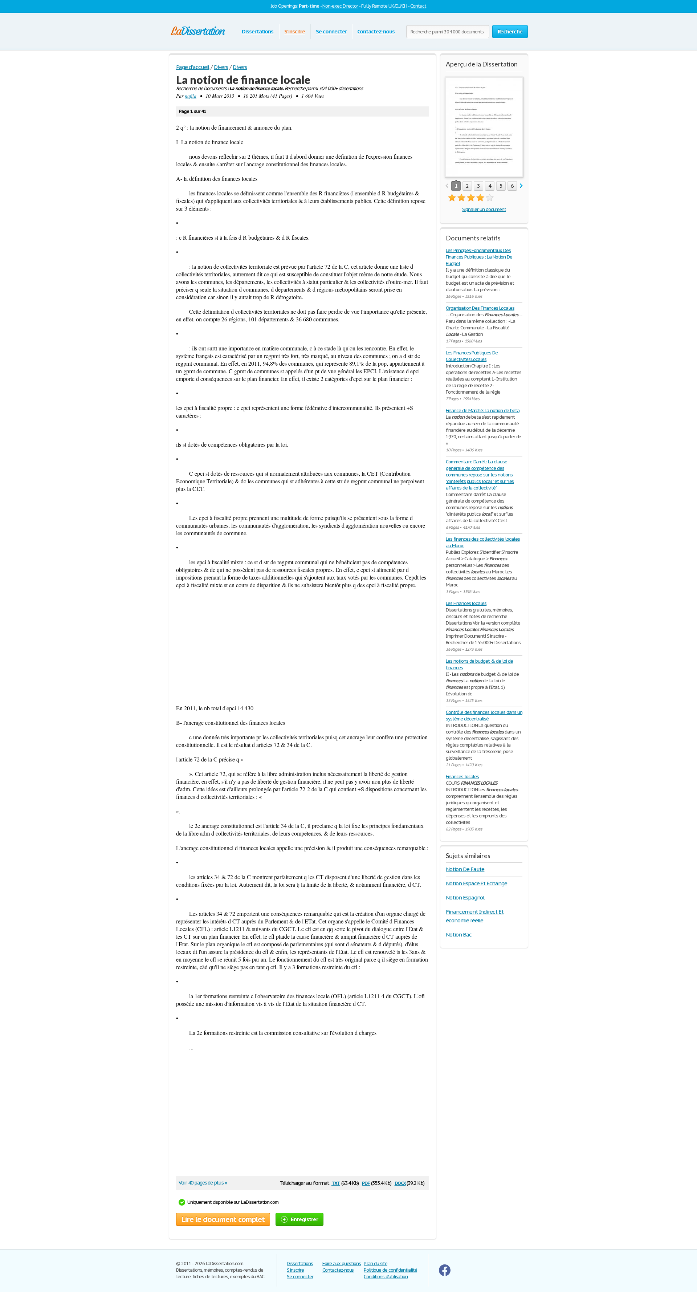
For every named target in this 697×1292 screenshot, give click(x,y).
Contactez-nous (375, 31)
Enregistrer (304, 1219)
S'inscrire (294, 31)
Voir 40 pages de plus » (203, 1182)
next (521, 186)
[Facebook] (445, 1274)
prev (446, 186)
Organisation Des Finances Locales (480, 308)
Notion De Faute (465, 869)
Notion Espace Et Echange (476, 883)
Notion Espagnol (465, 897)
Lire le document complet (223, 1219)
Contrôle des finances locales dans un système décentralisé (484, 715)
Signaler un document (484, 209)
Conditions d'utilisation (386, 1276)
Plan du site (375, 1263)
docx (400, 1182)
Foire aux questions (341, 1263)
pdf (366, 1182)
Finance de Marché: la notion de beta (482, 410)
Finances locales (462, 776)
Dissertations (257, 31)
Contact (418, 6)
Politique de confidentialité (390, 1270)
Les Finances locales (466, 603)
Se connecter (331, 31)
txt (335, 1182)
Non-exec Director (340, 6)
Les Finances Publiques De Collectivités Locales (472, 356)
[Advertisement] (302, 646)
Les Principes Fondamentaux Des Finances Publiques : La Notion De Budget (479, 257)
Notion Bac (459, 934)
